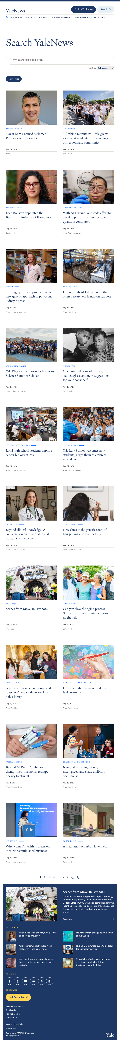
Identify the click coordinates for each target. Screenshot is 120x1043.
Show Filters (14, 78)
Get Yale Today (16, 997)
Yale (110, 1035)
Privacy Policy (11, 1028)
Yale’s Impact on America (37, 17)
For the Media (13, 1013)
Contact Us (11, 1017)
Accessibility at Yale (14, 1024)
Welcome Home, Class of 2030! (89, 17)
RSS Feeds (11, 1010)
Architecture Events (62, 17)
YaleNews (15, 11)
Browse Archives (14, 1006)
